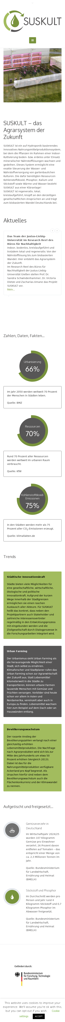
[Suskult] (32, 21)
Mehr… (11, 289)
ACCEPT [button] (39, 1016)
